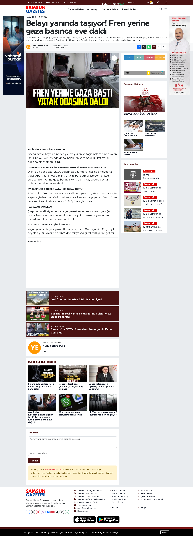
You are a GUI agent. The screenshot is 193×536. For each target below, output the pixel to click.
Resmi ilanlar (146, 493)
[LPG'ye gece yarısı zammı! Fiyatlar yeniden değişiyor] (103, 402)
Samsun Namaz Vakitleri (88, 496)
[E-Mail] (45, 352)
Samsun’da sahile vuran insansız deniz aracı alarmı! (153, 216)
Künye (115, 507)
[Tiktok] (57, 512)
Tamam (164, 532)
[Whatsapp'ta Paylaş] (149, 47)
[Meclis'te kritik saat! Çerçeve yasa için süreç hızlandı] (73, 374)
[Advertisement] (73, 128)
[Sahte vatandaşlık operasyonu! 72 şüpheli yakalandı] (103, 374)
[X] (33, 512)
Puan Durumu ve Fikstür (88, 502)
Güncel (43, 17)
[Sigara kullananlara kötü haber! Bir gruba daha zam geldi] (42, 374)
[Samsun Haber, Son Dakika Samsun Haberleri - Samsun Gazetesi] (36, 9)
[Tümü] (163, 164)
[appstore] (85, 519)
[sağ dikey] (179, 55)
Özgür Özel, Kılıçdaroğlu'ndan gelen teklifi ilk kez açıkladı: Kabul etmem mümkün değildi (40, 417)
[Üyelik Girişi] (165, 2)
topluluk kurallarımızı (54, 470)
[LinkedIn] (47, 512)
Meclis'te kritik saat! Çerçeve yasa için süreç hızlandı (71, 386)
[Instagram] (43, 512)
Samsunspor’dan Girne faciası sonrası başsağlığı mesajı (153, 177)
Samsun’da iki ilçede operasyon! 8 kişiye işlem (153, 203)
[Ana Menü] (166, 9)
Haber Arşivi (82, 511)
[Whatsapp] (67, 512)
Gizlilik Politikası (119, 499)
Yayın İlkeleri (117, 502)
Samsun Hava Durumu (87, 493)
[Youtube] (52, 512)
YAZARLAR (70, 3)
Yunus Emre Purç (54, 345)
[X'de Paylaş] (144, 47)
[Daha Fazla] (154, 47)
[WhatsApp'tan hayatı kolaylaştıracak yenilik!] (73, 402)
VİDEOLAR (54, 3)
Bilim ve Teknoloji (120, 496)
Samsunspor (93, 9)
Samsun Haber (76, 9)
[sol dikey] (13, 55)
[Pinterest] (38, 512)
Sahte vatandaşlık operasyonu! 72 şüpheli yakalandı (101, 386)
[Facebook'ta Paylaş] (139, 47)
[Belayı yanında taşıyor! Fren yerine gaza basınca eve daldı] (72, 80)
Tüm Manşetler (84, 505)
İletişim (144, 507)
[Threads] (62, 512)
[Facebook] (28, 512)
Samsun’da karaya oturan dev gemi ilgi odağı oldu (153, 229)
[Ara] (160, 9)
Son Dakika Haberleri (86, 508)
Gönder (34, 461)
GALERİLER (36, 3)
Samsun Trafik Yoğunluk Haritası (91, 499)
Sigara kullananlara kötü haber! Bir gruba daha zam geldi (41, 386)
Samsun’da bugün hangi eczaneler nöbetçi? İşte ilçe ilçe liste (153, 190)
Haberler (31, 17)
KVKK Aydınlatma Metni (152, 499)
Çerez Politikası (148, 496)
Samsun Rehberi (111, 9)
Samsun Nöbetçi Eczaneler (89, 491)
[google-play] (108, 519)
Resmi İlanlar (129, 9)
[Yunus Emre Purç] (34, 347)
